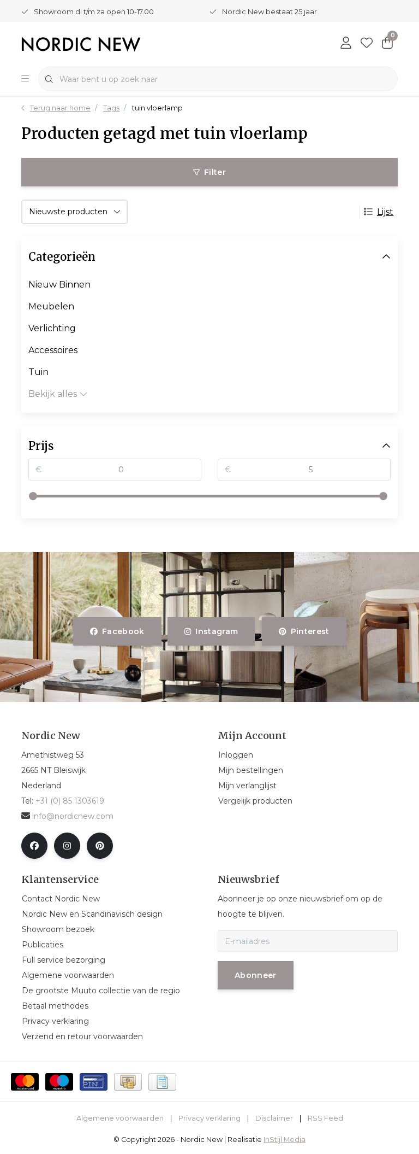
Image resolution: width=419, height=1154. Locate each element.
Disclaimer (274, 1118)
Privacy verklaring (209, 1118)
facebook (123, 631)
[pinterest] (100, 846)
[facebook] (34, 846)
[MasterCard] (25, 1082)
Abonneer (256, 975)
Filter (215, 172)
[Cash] (128, 1082)
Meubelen (51, 306)
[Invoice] (162, 1082)
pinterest (309, 631)
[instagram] (67, 846)
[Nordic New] (81, 43)
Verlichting (52, 328)
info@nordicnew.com (72, 816)
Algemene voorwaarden (120, 1118)
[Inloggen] (346, 44)
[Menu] (25, 79)
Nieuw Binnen (59, 284)
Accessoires (52, 350)
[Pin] (93, 1082)
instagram (217, 631)
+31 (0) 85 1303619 (69, 801)
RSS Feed (325, 1118)
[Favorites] (366, 44)
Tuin (38, 372)
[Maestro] (59, 1082)
